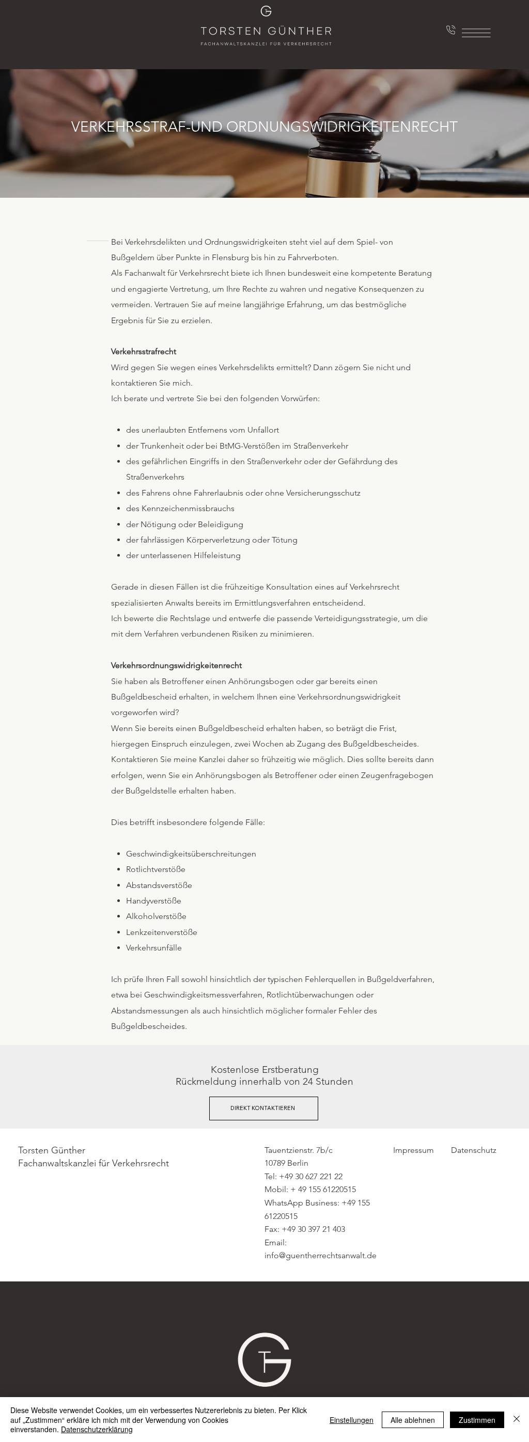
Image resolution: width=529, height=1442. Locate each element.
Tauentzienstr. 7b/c (298, 1150)
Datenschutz (473, 1150)
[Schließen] (516, 1419)
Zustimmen (477, 1420)
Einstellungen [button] (352, 1420)
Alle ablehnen (413, 1420)
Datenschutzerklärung (97, 1429)
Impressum (413, 1150)
